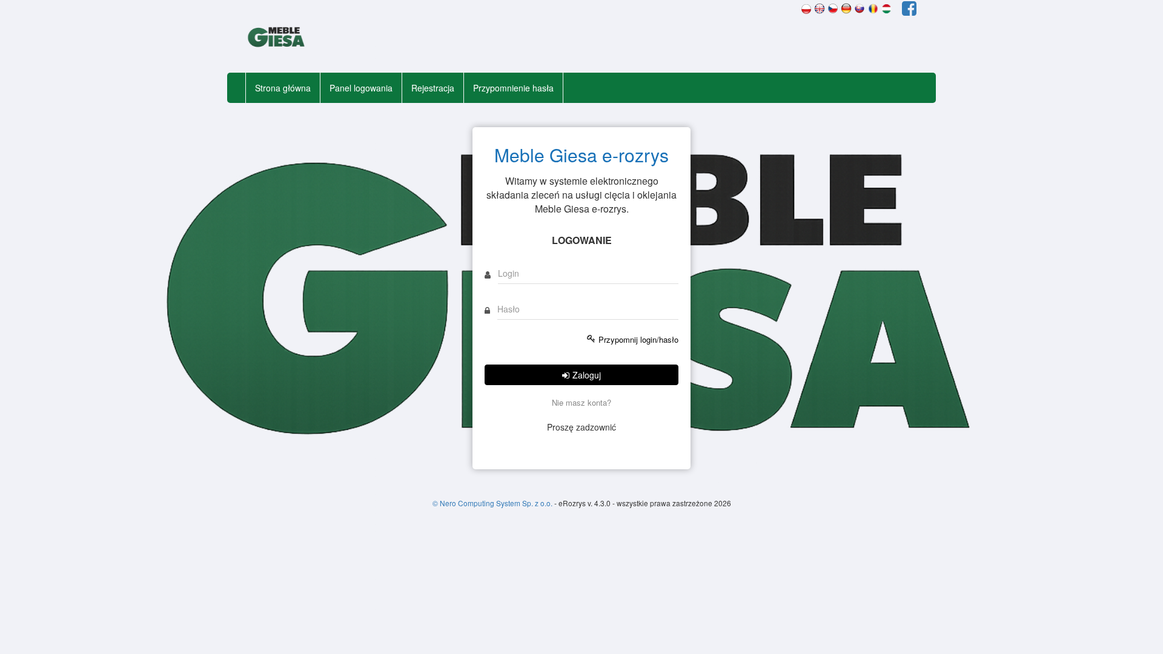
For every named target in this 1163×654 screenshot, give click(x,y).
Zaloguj (586, 375)
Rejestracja (432, 88)
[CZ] (832, 7)
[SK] (859, 7)
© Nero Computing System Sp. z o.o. (493, 503)
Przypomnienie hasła (513, 88)
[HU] (886, 7)
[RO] (872, 7)
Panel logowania (361, 88)
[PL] (806, 7)
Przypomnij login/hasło (638, 339)
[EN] (819, 7)
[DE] (846, 7)
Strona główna (283, 88)
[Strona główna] (277, 38)
